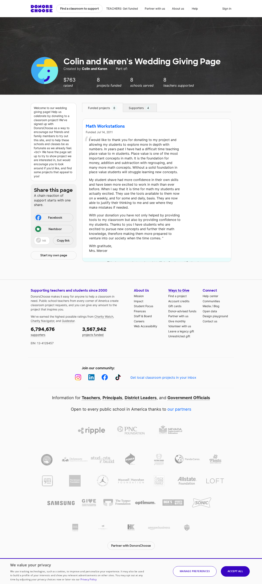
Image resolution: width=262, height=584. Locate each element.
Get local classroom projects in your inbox (163, 377)
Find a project (177, 296)
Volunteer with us (179, 326)
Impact (138, 301)
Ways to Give (178, 290)
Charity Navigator (42, 321)
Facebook (55, 217)
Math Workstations (105, 126)
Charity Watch (103, 316)
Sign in (226, 8)
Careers (139, 321)
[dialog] (131, 571)
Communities (211, 301)
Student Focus (143, 306)
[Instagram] (78, 377)
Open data (210, 311)
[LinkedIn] (91, 377)
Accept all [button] (235, 571)
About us (178, 8)
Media (207, 306)
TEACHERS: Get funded (122, 8)
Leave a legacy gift (181, 331)
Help (195, 8)
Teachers (91, 397)
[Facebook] (105, 377)
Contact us (210, 321)
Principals (112, 397)
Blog (216, 306)
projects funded (94, 331)
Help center (210, 296)
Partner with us (155, 8)
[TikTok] (118, 377)
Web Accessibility (145, 326)
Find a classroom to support (79, 8)
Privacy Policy (88, 579)
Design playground (215, 316)
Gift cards (174, 306)
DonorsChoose (42, 8)
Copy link (63, 240)
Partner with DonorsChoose (131, 546)
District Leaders (141, 397)
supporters (43, 331)
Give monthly (177, 321)
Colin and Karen (95, 69)
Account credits (178, 301)
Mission (139, 296)
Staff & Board (143, 316)
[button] (53, 240)
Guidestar (68, 321)
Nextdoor (55, 229)
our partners (179, 409)
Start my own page (53, 255)
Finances (140, 311)
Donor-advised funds (182, 311)
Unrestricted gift (179, 336)
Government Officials (188, 397)
